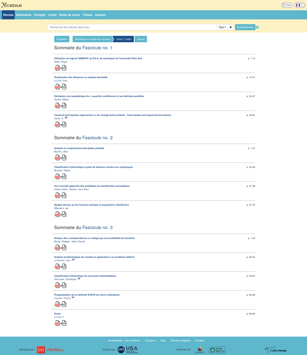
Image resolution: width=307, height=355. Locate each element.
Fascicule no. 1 (97, 47)
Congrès (40, 15)
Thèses (87, 15)
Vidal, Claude (78, 241)
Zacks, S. (59, 118)
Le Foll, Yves (60, 80)
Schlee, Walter (61, 99)
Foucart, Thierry (62, 298)
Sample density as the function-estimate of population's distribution (91, 204)
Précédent (62, 39)
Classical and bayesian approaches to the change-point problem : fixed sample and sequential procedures (112, 115)
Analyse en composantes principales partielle (79, 148)
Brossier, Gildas (62, 170)
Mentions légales (180, 340)
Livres (52, 15)
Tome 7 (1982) (123, 39)
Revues (8, 15)
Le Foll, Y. (59, 317)
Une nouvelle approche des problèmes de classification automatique (92, 185)
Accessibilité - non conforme (124, 340)
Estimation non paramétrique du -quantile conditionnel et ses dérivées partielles (99, 96)
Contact (199, 340)
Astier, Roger (60, 61)
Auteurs (100, 15)
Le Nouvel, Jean (62, 260)
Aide (163, 340)
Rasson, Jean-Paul (79, 189)
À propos (150, 340)
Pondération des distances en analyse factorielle (81, 77)
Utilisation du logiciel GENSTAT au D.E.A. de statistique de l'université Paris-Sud (98, 58)
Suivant (141, 39)
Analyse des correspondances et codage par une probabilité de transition (94, 238)
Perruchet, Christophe (65, 279)
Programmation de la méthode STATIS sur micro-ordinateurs (87, 294)
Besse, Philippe (62, 241)
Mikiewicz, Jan (61, 208)
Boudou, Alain (61, 151)
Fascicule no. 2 (97, 137)
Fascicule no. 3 (97, 227)
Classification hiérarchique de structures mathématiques (85, 275)
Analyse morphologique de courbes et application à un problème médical (94, 256)
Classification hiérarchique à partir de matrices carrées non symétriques (93, 167)
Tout (221, 27)
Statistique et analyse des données (92, 39)
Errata (57, 313)
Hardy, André (60, 189)
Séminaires (23, 15)
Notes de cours (69, 15)
